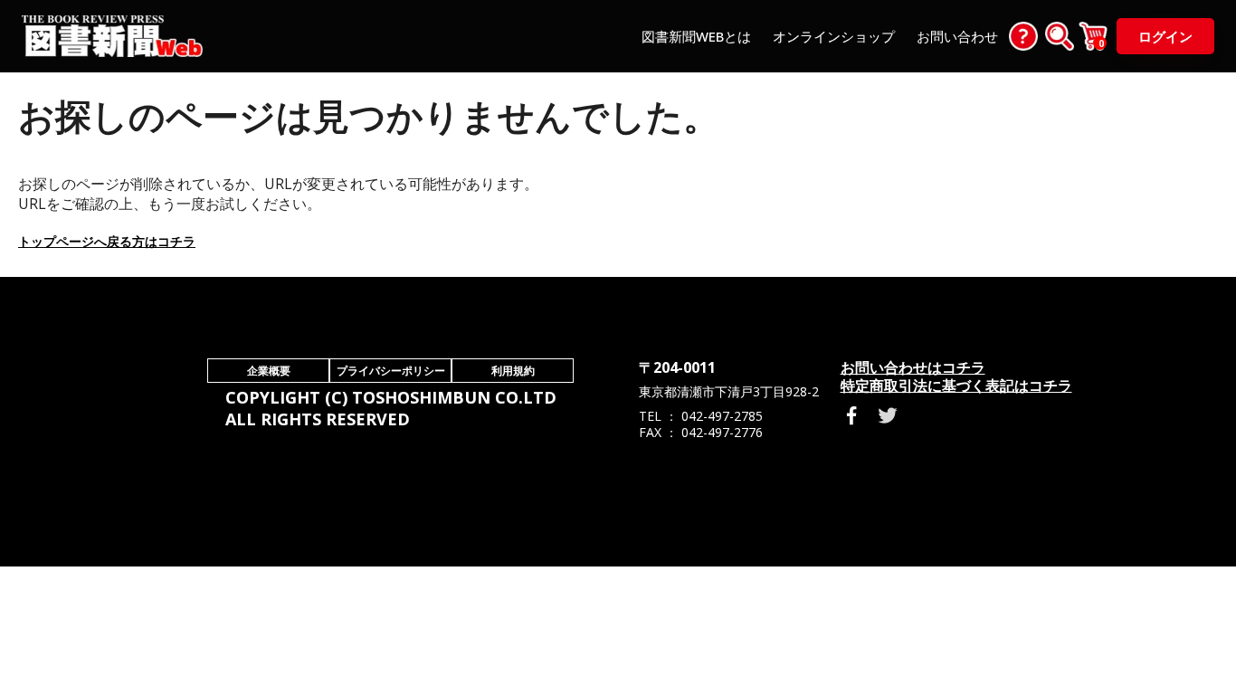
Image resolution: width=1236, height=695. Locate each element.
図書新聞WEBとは (696, 36)
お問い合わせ (957, 36)
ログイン (1165, 36)
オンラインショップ (834, 36)
